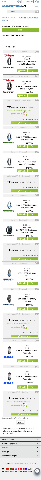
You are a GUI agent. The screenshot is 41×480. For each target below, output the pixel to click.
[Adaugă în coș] (33, 70)
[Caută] (37, 12)
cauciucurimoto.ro (18, 463)
